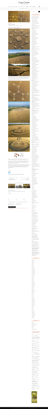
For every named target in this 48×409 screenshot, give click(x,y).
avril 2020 (33, 279)
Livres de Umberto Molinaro (34, 241)
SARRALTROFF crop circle (34, 159)
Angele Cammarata (34, 360)
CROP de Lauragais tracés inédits (35, 84)
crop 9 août (33, 56)
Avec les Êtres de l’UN (34, 205)
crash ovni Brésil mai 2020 (34, 89)
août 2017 (33, 305)
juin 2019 (33, 289)
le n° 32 (33, 204)
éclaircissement (33, 201)
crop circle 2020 (12, 174)
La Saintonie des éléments (34, 234)
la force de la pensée (34, 190)
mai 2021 (33, 264)
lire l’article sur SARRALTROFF (35, 173)
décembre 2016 (33, 313)
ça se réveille (33, 198)
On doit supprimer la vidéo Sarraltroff (35, 156)
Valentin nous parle (34, 36)
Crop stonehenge (33, 63)
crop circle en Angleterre (22, 174)
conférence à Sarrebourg (34, 182)
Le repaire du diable (34, 174)
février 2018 (33, 298)
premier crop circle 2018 (34, 181)
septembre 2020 (33, 273)
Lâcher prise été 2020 (34, 42)
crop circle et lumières (34, 124)
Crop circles (9, 23)
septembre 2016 (33, 315)
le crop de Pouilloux (34, 135)
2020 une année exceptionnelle (35, 91)
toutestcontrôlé (33, 168)
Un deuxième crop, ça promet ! (35, 220)
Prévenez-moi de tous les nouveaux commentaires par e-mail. (11, 204)
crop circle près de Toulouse (34, 82)
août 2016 (33, 316)
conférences (33, 322)
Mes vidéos (16, 6)
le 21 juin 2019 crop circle (34, 149)
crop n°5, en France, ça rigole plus (35, 157)
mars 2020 (33, 280)
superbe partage (33, 184)
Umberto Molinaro (10, 25)
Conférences (27, 6)
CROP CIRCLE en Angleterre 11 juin (35, 81)
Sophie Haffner (33, 356)
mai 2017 (33, 308)
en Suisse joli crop (33, 133)
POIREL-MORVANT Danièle (35, 381)
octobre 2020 (33, 272)
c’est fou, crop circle (34, 116)
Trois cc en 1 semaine (34, 218)
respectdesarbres (33, 192)
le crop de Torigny (33, 132)
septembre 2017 (33, 304)
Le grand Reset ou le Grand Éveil (35, 34)
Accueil (9, 6)
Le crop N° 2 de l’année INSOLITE (35, 219)
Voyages (31, 6)
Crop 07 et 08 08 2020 (34, 57)
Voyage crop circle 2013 (34, 193)
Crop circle (9, 174)
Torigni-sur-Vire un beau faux (34, 125)
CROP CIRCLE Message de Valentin (35, 119)
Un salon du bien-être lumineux (35, 183)
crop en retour (33, 115)
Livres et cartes (23, 6)
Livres (19, 6)
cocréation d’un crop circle (34, 74)
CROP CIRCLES (12, 6)
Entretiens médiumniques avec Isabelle (36, 90)
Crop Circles (24, 2)
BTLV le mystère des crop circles (35, 238)
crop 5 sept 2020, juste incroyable (35, 54)
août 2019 (33, 287)
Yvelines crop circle (34, 141)
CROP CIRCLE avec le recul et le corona (36, 99)
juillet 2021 (33, 262)
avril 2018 (33, 296)
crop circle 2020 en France (17, 174)
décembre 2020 (33, 270)
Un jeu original (36, 335)
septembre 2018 (33, 290)
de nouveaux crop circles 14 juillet (35, 67)
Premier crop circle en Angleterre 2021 (36, 25)
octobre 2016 (33, 314)
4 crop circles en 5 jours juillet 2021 (35, 23)
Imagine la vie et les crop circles (35, 37)
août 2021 (33, 261)
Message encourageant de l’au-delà (35, 46)
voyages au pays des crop (34, 329)
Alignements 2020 (34, 66)
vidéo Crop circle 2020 (34, 44)
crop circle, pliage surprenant (34, 212)
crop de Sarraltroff (33, 175)
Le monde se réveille (34, 29)
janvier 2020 (33, 282)
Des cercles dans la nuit (34, 222)
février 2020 (33, 281)
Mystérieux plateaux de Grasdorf (35, 16)
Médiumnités (33, 6)
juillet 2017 (33, 306)
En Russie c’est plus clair (34, 150)
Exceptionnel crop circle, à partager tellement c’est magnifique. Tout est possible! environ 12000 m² (35, 249)
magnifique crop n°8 (34, 80)
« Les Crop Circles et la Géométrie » (35, 239)
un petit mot (33, 176)
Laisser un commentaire (20, 25)
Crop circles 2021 (33, 24)
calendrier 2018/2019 (34, 200)
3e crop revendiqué (34, 127)
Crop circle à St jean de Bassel (35, 158)
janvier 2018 (33, 299)
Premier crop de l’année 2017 (35, 221)
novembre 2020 (33, 271)
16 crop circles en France (34, 118)
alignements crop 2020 (34, 58)
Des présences (35, 352)
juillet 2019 (33, 288)
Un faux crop (33, 211)
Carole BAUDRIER (34, 338)
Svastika (9, 187)
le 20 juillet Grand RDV (34, 117)
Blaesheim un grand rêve (34, 151)
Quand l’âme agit (18, 187)
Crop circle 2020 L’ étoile (34, 72)
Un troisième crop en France (34, 160)
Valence (32, 189)
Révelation (33, 199)
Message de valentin (34, 102)
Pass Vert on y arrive (38, 359)
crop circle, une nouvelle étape (35, 136)
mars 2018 (33, 297)
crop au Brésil (33, 45)
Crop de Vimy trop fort (34, 65)
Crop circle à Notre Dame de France (35, 165)
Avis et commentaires (34, 191)
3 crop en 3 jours (33, 172)
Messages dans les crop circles (35, 43)
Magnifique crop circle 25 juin (35, 73)
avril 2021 (33, 265)
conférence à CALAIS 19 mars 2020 (35, 103)
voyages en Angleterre (34, 83)
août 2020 (33, 274)
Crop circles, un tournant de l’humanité (35, 17)
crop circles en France (34, 148)
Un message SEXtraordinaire (35, 213)
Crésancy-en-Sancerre (34, 210)
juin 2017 (33, 307)
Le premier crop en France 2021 (35, 22)
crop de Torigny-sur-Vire (34, 126)
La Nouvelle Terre (25, 187)
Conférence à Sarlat (34, 227)
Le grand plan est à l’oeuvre (34, 97)
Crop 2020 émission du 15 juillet (35, 64)
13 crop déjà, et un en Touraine (35, 134)
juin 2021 (33, 263)
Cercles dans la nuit (34, 55)
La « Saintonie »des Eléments (35, 235)
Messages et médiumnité (34, 324)
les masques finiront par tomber (35, 98)
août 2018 (33, 291)
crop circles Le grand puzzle (34, 94)
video (26, 186)
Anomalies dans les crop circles (35, 75)
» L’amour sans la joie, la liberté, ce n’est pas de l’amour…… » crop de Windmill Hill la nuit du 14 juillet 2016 (36, 253)
